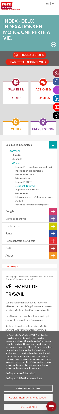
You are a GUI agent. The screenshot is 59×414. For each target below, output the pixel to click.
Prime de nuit (21, 193)
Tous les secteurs (32, 54)
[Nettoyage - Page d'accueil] (10, 6)
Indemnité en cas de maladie (29, 170)
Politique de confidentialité (20, 373)
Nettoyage (12, 266)
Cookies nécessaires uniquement (28, 397)
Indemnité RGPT (23, 182)
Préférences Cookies (28, 388)
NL (53, 3)
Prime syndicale (22, 178)
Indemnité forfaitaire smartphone (32, 204)
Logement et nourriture (27, 189)
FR (47, 3)
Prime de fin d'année (25, 174)
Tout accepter (28, 407)
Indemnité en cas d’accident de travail (33, 167)
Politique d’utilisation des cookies (24, 378)
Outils (9, 248)
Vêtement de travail (25, 185)
